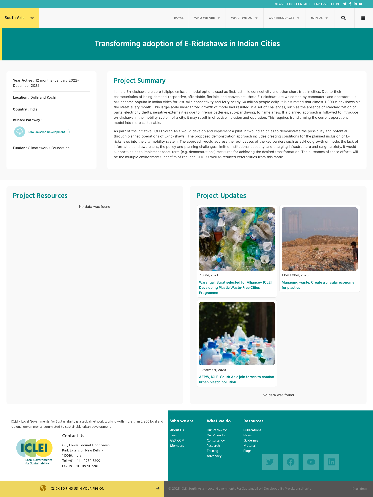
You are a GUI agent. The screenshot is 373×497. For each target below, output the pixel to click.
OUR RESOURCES (281, 18)
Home (178, 18)
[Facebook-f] (350, 4)
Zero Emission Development (46, 132)
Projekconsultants (298, 489)
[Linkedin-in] (355, 4)
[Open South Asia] (32, 18)
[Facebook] (291, 462)
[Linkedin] (332, 462)
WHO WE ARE (204, 18)
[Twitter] (345, 4)
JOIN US (317, 18)
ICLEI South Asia (192, 489)
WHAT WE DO (242, 18)
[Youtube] (360, 4)
